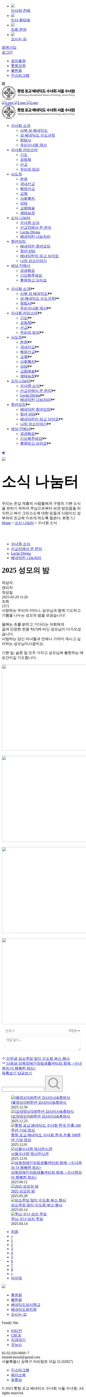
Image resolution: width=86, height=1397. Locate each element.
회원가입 (9, 47)
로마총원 (18, 61)
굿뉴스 (16, 1345)
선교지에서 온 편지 (26, 549)
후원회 (16, 1295)
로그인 (7, 52)
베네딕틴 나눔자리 (26, 558)
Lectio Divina (21, 553)
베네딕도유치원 (24, 1309)
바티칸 (16, 1331)
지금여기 (18, 1340)
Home (6, 523)
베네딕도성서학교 (25, 1305)
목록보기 (9, 1073)
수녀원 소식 (20, 544)
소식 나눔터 (24, 523)
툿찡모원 (18, 66)
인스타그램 (20, 75)
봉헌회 (16, 71)
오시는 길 (19, 1314)
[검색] (54, 1084)
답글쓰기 (24, 1073)
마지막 (16, 1278)
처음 (14, 1232)
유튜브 (16, 1380)
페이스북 (18, 1375)
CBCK (16, 1335)
